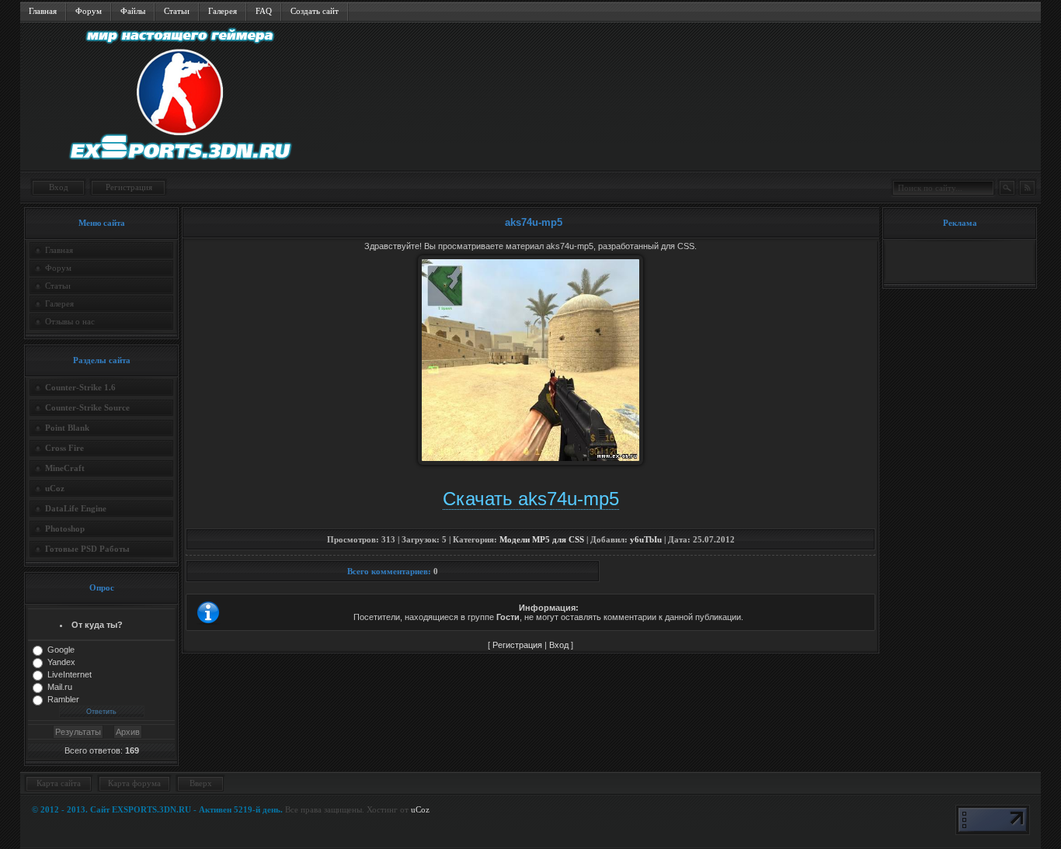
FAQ (264, 11)
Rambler (63, 699)
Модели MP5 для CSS (541, 539)
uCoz (420, 809)
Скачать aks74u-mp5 (531, 498)
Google (61, 649)
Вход (58, 187)
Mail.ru (59, 686)
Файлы (132, 11)
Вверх (201, 783)
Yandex (61, 662)
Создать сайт (314, 11)
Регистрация (129, 187)
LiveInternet (69, 674)
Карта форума (134, 783)
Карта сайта (59, 783)
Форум (88, 11)
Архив (128, 731)
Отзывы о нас (70, 321)
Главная (43, 11)
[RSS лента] (1027, 187)
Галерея (222, 11)
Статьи (177, 11)
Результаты (78, 731)
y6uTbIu (646, 539)
